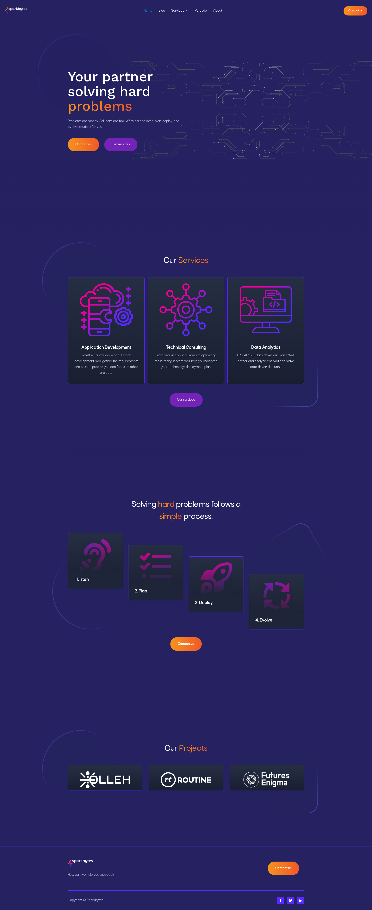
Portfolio (201, 10)
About (217, 10)
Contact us (355, 10)
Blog (162, 10)
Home (148, 10)
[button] (180, 11)
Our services (121, 144)
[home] (16, 11)
